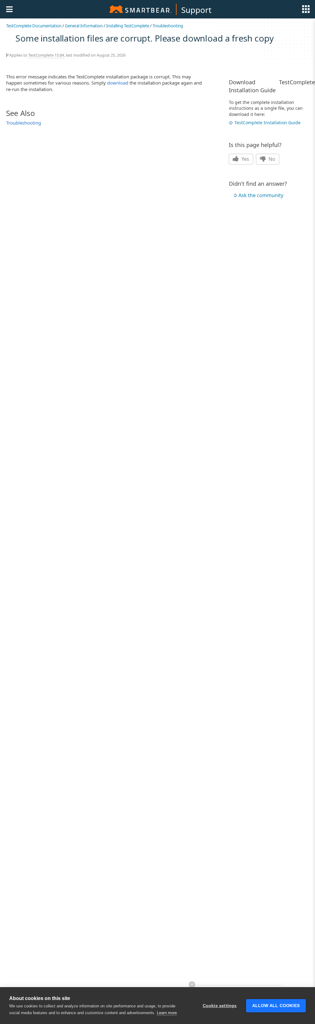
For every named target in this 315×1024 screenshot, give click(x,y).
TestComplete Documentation (34, 26)
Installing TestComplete (127, 26)
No (271, 159)
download (117, 83)
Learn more (167, 1012)
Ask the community (260, 195)
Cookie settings (220, 1005)
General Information (84, 26)
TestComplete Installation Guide (267, 122)
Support (196, 9)
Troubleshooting (168, 26)
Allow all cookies (276, 1005)
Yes (244, 159)
